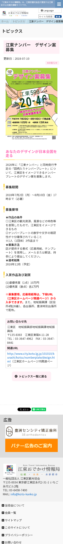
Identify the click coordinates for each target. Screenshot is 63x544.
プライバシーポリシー (18, 535)
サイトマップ (13, 520)
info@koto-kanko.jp (23, 494)
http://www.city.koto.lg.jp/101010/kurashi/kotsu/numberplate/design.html (31, 357)
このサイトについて (17, 527)
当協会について (14, 505)
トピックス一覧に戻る (33, 376)
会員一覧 (10, 512)
